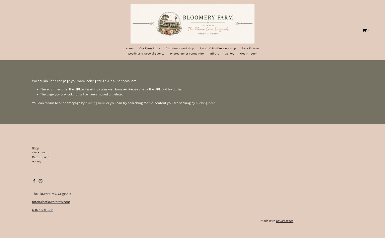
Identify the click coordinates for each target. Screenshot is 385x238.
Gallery (229, 53)
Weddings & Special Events (146, 53)
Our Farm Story (149, 48)
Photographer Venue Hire (187, 53)
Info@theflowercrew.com (51, 202)
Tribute (214, 53)
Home (130, 48)
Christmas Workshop (180, 48)
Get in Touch (248, 53)
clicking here (95, 103)
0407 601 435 (42, 210)
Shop (35, 148)
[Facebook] (34, 181)
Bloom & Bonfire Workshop (218, 48)
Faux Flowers (250, 48)
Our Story (38, 152)
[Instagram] (40, 181)
